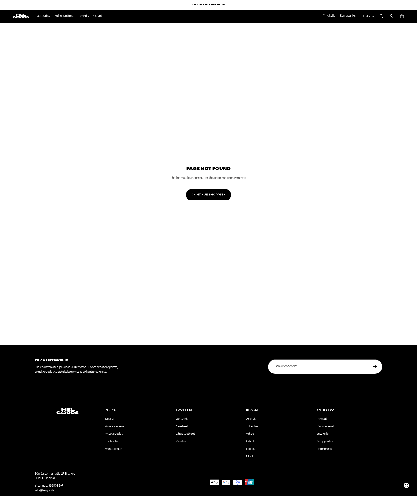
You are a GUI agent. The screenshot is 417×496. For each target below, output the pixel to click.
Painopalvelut (325, 426)
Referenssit (324, 449)
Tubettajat (253, 426)
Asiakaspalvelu (114, 426)
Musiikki (181, 441)
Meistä (109, 419)
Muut (249, 456)
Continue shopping (208, 194)
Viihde (250, 434)
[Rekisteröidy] (375, 367)
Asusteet (182, 426)
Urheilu (250, 441)
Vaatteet (181, 419)
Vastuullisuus (113, 449)
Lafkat (250, 449)
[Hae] (381, 16)
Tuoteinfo (111, 441)
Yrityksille (329, 15)
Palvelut (322, 419)
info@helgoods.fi (45, 490)
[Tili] (391, 16)
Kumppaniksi (348, 15)
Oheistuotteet (185, 434)
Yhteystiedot (114, 434)
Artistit (250, 419)
